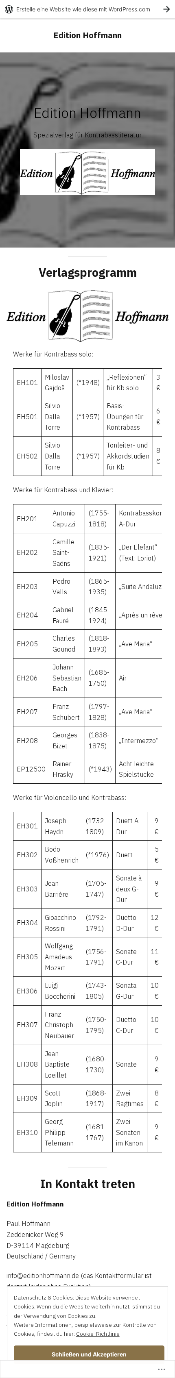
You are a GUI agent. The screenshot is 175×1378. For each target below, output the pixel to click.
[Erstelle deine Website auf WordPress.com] (87, 9)
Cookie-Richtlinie (98, 1333)
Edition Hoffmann (87, 35)
